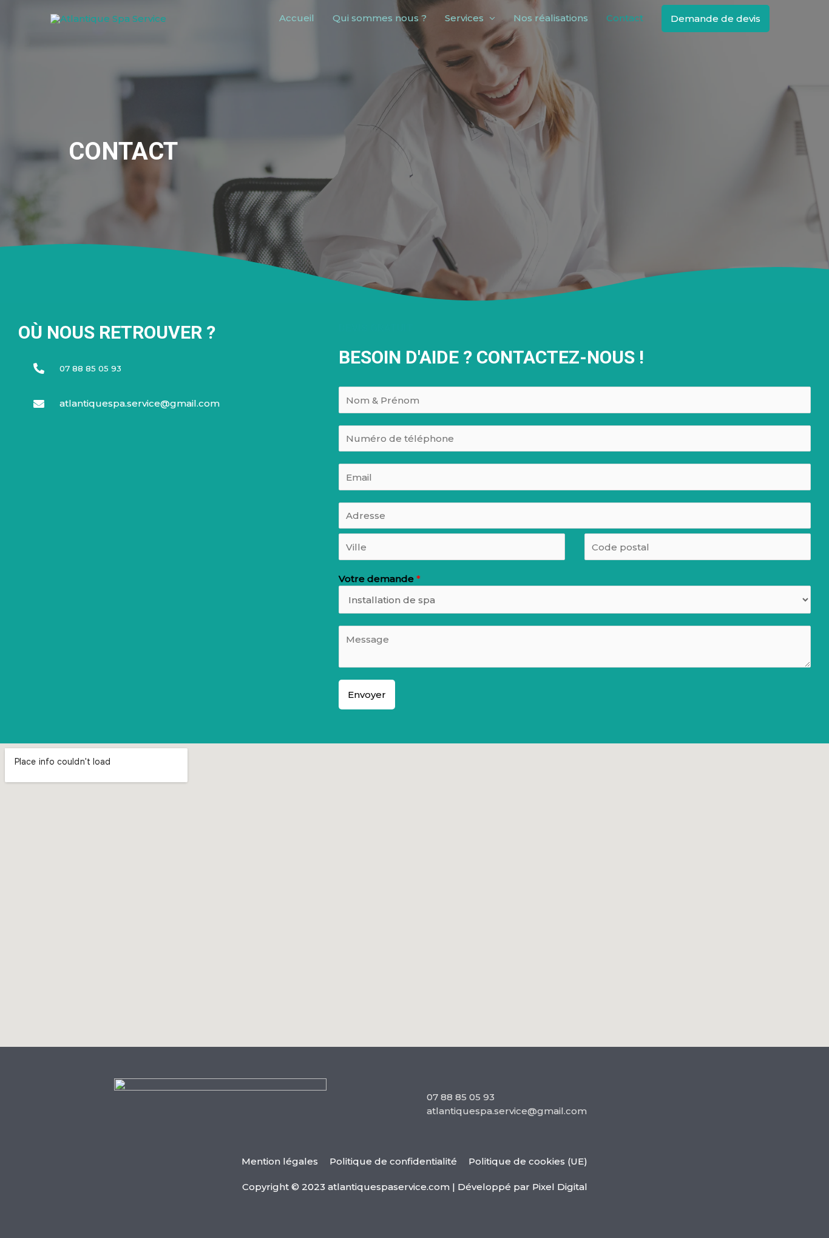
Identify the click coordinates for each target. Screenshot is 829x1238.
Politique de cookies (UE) (528, 1161)
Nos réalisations (550, 18)
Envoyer (367, 694)
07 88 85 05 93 (461, 1097)
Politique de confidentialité (393, 1161)
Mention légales (280, 1161)
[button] (716, 18)
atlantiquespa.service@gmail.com (507, 1111)
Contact (624, 18)
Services (464, 18)
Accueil (296, 18)
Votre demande (380, 578)
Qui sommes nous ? (380, 18)
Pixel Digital (559, 1186)
